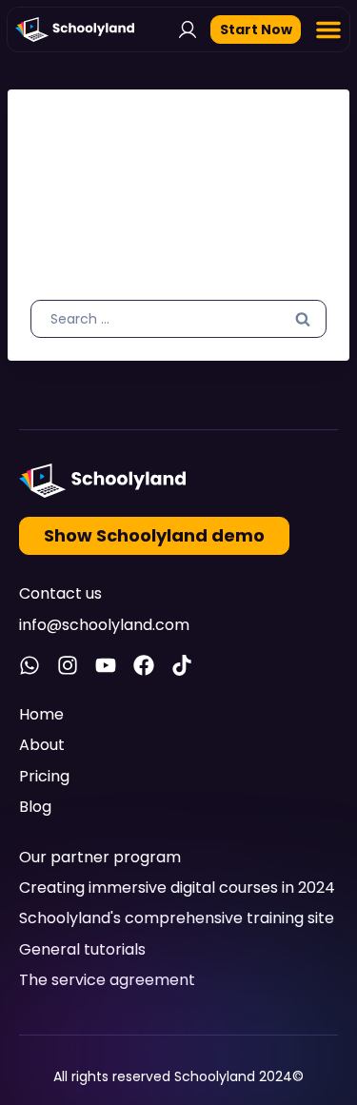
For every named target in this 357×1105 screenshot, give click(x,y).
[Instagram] (67, 665)
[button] (328, 29)
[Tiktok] (181, 665)
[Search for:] (178, 317)
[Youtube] (105, 665)
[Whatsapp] (29, 665)
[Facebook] (143, 665)
